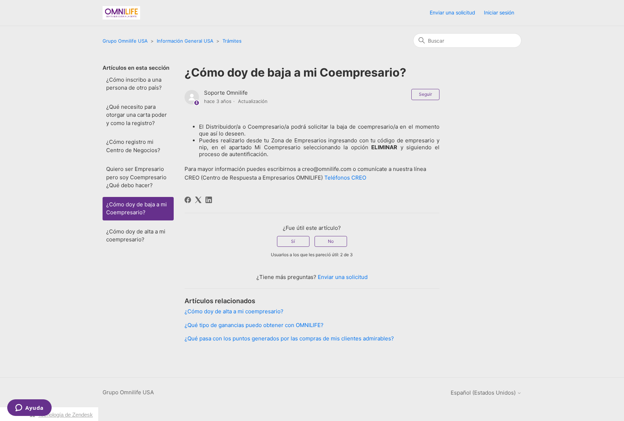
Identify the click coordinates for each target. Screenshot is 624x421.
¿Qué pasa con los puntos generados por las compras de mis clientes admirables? (289, 338)
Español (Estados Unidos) (484, 393)
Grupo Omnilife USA (125, 41)
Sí (293, 241)
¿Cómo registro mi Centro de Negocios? (133, 146)
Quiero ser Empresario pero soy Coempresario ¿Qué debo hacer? (136, 177)
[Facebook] (188, 200)
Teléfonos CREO (345, 177)
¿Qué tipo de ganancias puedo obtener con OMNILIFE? (254, 325)
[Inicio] (121, 13)
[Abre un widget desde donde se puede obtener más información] (29, 408)
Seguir (425, 94)
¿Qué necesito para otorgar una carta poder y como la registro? (136, 114)
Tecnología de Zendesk (65, 415)
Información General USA (185, 41)
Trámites (232, 41)
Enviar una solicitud (452, 12)
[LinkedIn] (208, 200)
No (331, 241)
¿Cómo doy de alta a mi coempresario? (135, 235)
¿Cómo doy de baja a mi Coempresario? (136, 208)
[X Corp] (198, 200)
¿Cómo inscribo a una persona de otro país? (134, 83)
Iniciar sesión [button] (499, 12)
